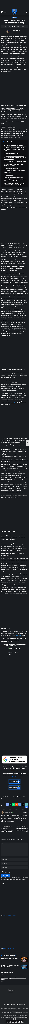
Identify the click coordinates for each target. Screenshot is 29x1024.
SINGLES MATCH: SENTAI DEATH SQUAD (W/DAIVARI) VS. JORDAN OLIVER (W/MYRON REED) (14, 149)
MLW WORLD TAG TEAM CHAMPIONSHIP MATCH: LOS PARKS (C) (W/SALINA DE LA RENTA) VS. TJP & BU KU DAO (15, 157)
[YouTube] (25, 813)
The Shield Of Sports (21, 1008)
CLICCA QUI (9, 641)
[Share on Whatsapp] (10, 1021)
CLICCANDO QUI (14, 770)
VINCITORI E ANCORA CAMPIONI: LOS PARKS (16, 161)
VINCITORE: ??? (9, 175)
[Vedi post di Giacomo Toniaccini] (7, 31)
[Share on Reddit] (13, 1021)
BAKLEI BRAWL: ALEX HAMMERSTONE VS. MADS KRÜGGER (14, 171)
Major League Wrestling (16, 796)
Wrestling (13, 402)
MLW (23, 796)
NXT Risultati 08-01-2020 (7, 972)
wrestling (3, 645)
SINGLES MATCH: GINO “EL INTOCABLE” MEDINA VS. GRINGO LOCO (14, 165)
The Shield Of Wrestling (6, 1015)
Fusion (8, 796)
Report (14, 17)
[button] (2, 12)
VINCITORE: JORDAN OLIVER (12, 153)
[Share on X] (10, 27)
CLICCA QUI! (13, 645)
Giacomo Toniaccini (16, 30)
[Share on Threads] (23, 804)
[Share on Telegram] (15, 1021)
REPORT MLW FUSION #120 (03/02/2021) (13, 145)
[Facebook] (23, 813)
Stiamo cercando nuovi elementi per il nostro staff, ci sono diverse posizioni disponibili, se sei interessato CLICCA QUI (15, 179)
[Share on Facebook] (8, 27)
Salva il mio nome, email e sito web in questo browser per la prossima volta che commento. (14, 872)
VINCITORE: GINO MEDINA (12, 168)
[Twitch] (27, 813)
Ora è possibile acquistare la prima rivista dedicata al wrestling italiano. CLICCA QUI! (14, 184)
